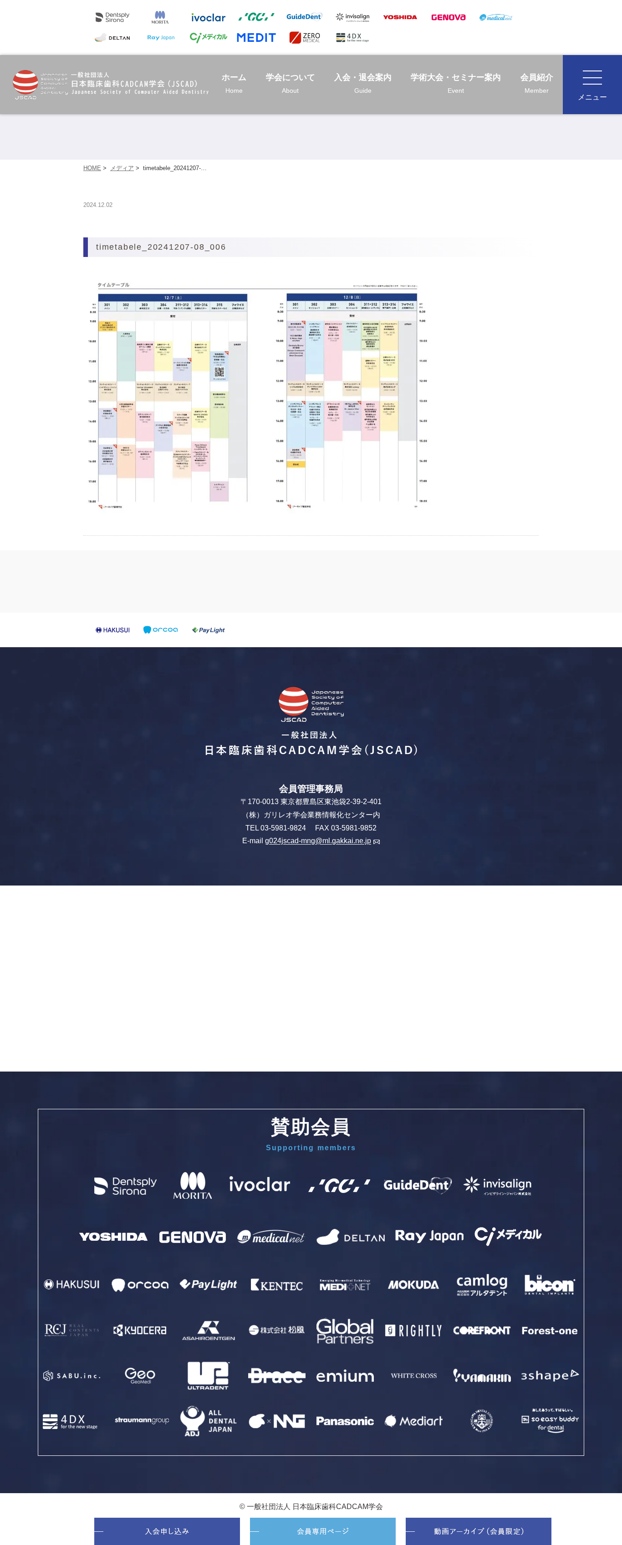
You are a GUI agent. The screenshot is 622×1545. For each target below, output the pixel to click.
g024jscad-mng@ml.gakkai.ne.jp (318, 841)
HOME (92, 168)
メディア (122, 168)
